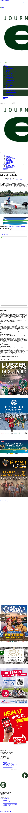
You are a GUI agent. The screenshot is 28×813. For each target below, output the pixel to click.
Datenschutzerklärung (7, 763)
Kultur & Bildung (10, 80)
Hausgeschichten (9, 68)
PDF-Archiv (5, 97)
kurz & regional (9, 82)
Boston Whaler (11, 226)
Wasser (23, 226)
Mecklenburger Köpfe (11, 71)
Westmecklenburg (10, 95)
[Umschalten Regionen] (23, 164)
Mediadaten (5, 98)
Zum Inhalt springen (4, 0)
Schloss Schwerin (18, 226)
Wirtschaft (8, 87)
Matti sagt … (9, 66)
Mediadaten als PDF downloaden (10, 764)
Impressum (5, 762)
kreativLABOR (7, 811)
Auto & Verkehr (9, 77)
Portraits (8, 70)
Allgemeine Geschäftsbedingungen (10, 765)
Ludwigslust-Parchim (11, 92)
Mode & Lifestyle (10, 83)
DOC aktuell (9, 75)
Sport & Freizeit (9, 85)
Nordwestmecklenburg (11, 93)
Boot (7, 226)
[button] (7, 88)
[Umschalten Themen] (23, 155)
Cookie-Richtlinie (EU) (8, 767)
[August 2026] (14, 305)
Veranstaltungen (9, 73)
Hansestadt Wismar (10, 90)
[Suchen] (1, 101)
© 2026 (1, 811)
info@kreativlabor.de (4, 759)
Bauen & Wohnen (10, 78)
